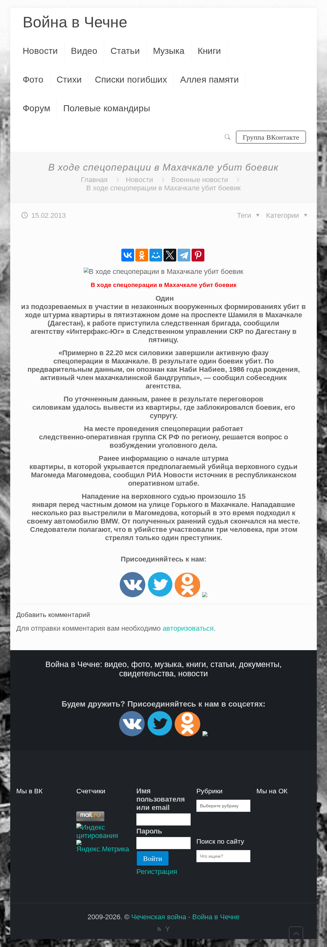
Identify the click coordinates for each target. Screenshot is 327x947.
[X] (170, 255)
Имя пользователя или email (160, 799)
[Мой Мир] (155, 255)
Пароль (149, 831)
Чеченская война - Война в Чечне (185, 917)
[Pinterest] (198, 255)
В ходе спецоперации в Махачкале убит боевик (163, 188)
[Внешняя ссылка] (132, 595)
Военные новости (199, 180)
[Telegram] (184, 255)
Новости (139, 180)
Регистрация (156, 872)
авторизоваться (188, 628)
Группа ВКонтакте (271, 137)
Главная (94, 180)
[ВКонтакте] (127, 255)
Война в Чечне (75, 22)
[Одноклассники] (141, 255)
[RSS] (159, 929)
